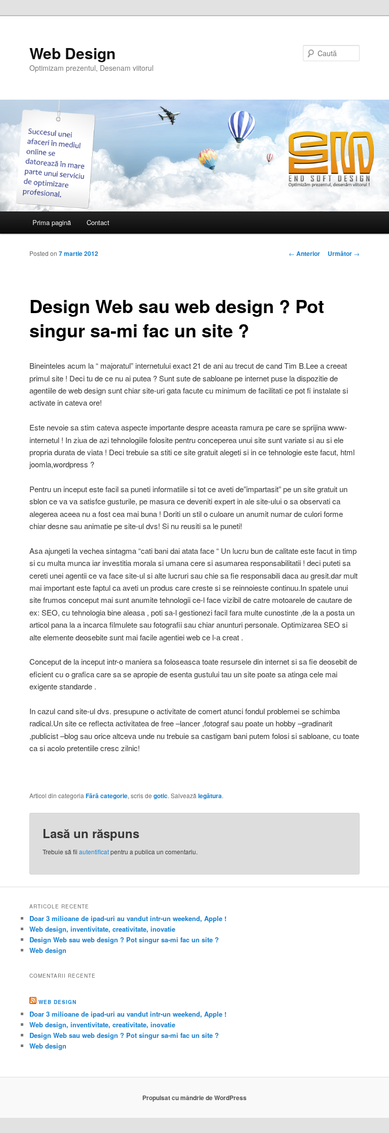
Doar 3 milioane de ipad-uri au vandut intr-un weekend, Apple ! (127, 918)
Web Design (72, 53)
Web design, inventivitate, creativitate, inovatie (102, 929)
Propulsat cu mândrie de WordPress (194, 1097)
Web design (47, 950)
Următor (344, 253)
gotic (160, 795)
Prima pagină (51, 222)
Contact (98, 222)
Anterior (304, 253)
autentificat (94, 851)
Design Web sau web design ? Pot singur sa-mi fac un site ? (124, 939)
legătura (210, 795)
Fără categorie (107, 795)
